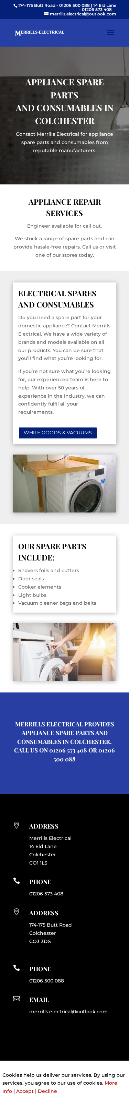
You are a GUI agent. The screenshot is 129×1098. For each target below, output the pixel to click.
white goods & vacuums (58, 433)
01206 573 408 (68, 750)
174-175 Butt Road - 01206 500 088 (54, 5)
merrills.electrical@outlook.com (68, 1012)
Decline (47, 1091)
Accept (25, 1091)
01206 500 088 (46, 981)
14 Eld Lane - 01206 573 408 (97, 7)
